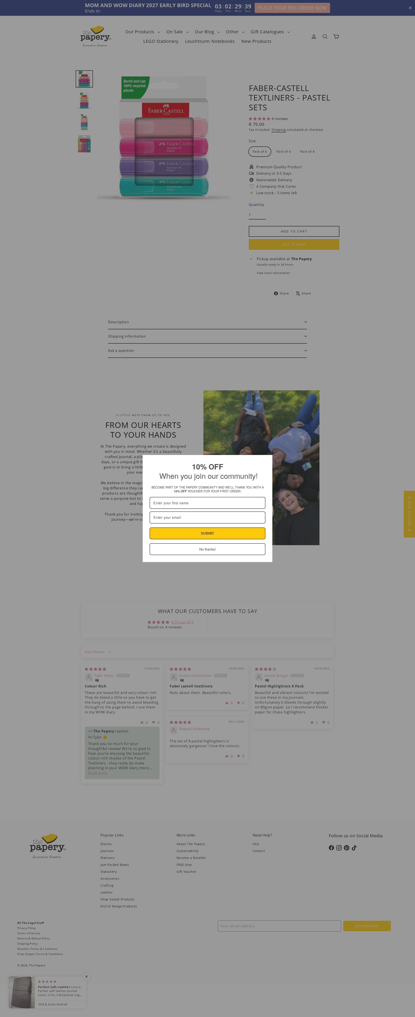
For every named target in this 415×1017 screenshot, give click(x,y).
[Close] (267, 460)
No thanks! (207, 549)
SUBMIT (207, 533)
